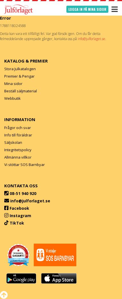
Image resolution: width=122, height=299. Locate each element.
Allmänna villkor (17, 157)
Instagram (20, 215)
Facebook (19, 208)
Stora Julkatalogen (20, 68)
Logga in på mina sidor (87, 9)
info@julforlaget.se (30, 201)
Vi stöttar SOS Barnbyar (24, 164)
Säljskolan (13, 142)
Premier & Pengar (19, 76)
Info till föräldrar (18, 135)
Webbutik (12, 98)
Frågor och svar (17, 127)
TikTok (17, 223)
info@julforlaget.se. (92, 38)
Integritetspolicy (17, 149)
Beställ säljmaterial (20, 91)
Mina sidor (13, 83)
